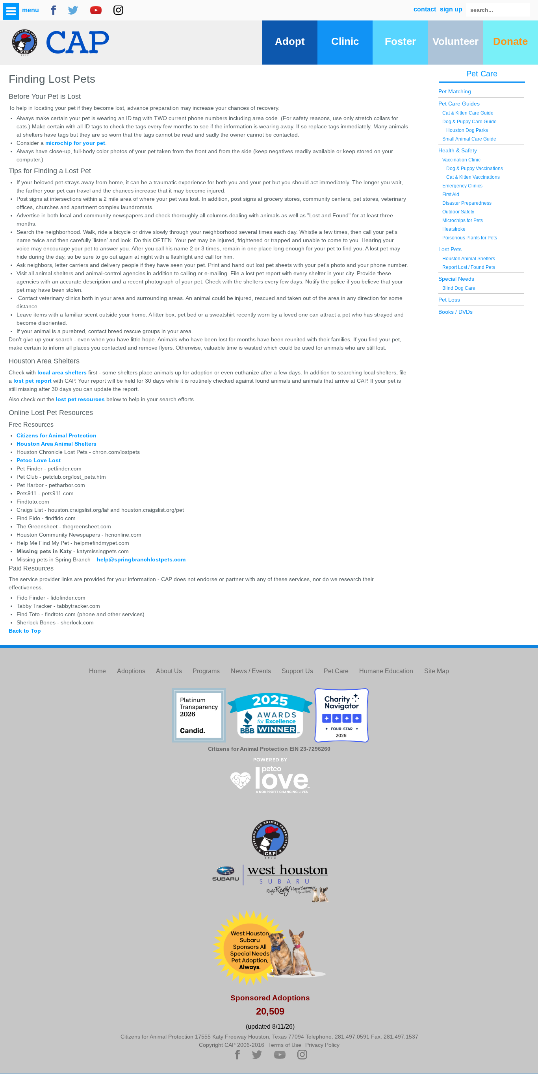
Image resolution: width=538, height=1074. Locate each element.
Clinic (345, 41)
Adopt (290, 41)
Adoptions (131, 671)
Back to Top (25, 631)
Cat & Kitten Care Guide (467, 113)
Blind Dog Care (458, 288)
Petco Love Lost (39, 460)
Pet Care (481, 73)
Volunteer (455, 41)
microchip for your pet (75, 143)
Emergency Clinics (462, 186)
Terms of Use (284, 1045)
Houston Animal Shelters (468, 258)
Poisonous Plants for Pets (469, 238)
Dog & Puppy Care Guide (469, 121)
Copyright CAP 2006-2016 (231, 1045)
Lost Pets (450, 249)
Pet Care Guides (459, 103)
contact (425, 9)
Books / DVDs (455, 312)
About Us (169, 671)
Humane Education (386, 671)
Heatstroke (454, 229)
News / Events (251, 671)
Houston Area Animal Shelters (56, 444)
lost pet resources (80, 399)
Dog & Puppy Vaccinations (474, 168)
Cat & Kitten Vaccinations (473, 177)
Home (97, 671)
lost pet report (32, 381)
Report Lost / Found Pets (468, 267)
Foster (400, 41)
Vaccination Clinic (461, 160)
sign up (451, 9)
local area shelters (62, 372)
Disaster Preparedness (467, 203)
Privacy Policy (322, 1045)
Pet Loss (449, 299)
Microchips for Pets (462, 220)
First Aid (450, 194)
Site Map (436, 671)
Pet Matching (454, 91)
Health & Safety (457, 150)
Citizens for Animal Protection (56, 435)
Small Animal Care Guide (469, 139)
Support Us (297, 671)
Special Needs (456, 279)
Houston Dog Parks (467, 130)
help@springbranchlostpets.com (141, 559)
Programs (206, 671)
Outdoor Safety (458, 212)
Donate (510, 41)
